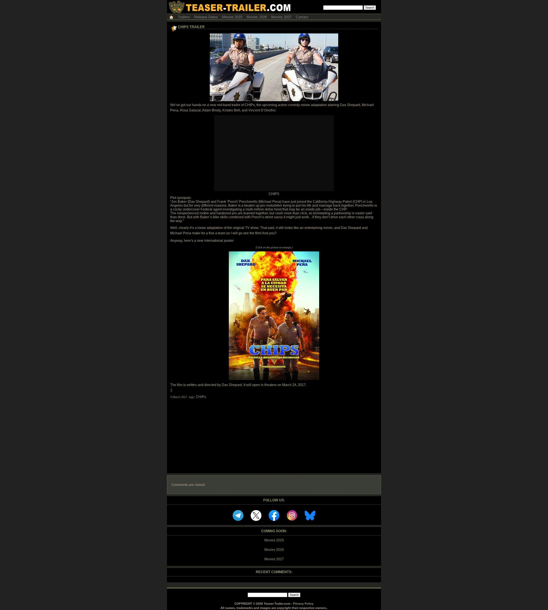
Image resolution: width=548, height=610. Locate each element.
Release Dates (206, 17)
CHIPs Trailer (191, 27)
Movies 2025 (232, 17)
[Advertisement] (274, 432)
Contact (302, 17)
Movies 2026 (257, 17)
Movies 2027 (281, 17)
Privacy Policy (303, 603)
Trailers (184, 17)
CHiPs (201, 397)
